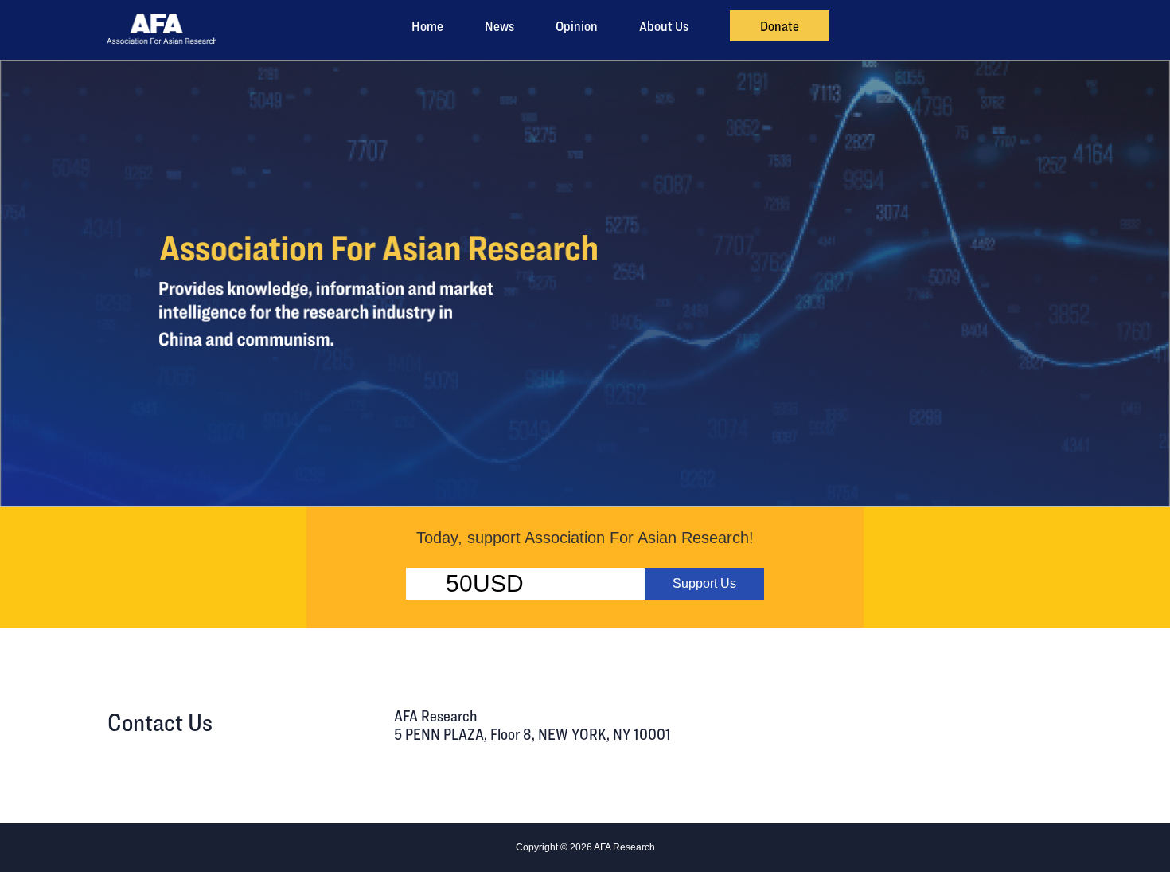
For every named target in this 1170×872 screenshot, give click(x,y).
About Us (663, 26)
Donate (779, 26)
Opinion (577, 26)
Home (427, 26)
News (499, 26)
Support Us (704, 583)
